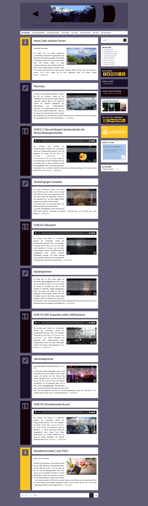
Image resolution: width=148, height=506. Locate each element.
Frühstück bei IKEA (108, 83)
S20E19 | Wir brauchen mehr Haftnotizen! (59, 314)
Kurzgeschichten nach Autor (111, 51)
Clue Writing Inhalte (108, 49)
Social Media (44, 72)
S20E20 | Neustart (45, 224)
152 (36, 495)
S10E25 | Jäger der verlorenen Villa (112, 93)
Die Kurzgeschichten (38, 33)
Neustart (53, 245)
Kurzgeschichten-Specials (110, 55)
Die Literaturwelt (85, 33)
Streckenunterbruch (57, 425)
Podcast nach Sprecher (109, 62)
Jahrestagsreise (43, 358)
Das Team (74, 33)
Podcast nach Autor (108, 58)
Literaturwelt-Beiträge (109, 56)
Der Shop (96, 33)
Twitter (90, 482)
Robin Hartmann (50, 439)
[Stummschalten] (89, 141)
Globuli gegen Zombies (48, 181)
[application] (65, 141)
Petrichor (39, 86)
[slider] (93, 140)
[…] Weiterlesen (43, 75)
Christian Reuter (46, 170)
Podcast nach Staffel (109, 64)
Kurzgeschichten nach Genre (111, 53)
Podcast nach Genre (109, 60)
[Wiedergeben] (36, 141)
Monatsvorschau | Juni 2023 (51, 450)
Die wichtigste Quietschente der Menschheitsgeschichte (49, 156)
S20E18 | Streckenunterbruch (52, 404)
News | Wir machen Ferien (50, 40)
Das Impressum (106, 33)
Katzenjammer (43, 271)
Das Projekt (65, 33)
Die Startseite (25, 33)
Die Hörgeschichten (53, 33)
